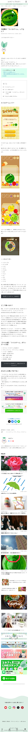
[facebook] (9, 441)
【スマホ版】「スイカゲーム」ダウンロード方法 (15, 92)
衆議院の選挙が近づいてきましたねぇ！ (9, 533)
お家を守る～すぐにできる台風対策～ (9, 493)
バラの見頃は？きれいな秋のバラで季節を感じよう (12, 473)
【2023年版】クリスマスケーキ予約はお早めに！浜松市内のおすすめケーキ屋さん (17, 582)
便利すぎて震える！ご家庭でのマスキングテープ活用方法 (13, 513)
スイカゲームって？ (10, 87)
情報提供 (4, 721)
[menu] (26, 1)
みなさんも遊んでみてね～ (12, 96)
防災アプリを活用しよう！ (10, 72)
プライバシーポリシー (15, 721)
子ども (18, 432)
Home (2, 6)
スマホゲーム (23, 432)
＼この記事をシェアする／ (14, 418)
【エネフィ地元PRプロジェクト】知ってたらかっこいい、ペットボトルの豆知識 (14, 573)
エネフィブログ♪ (14, 1)
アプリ (15, 432)
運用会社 (8, 721)
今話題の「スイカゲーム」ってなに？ (20, 6)
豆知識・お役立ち (8, 6)
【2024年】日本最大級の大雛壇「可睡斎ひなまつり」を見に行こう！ (9, 589)
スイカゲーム (10, 432)
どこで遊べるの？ (10, 89)
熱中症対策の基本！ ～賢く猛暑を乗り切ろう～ (11, 552)
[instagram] (11, 441)
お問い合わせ (23, 721)
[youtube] (13, 441)
